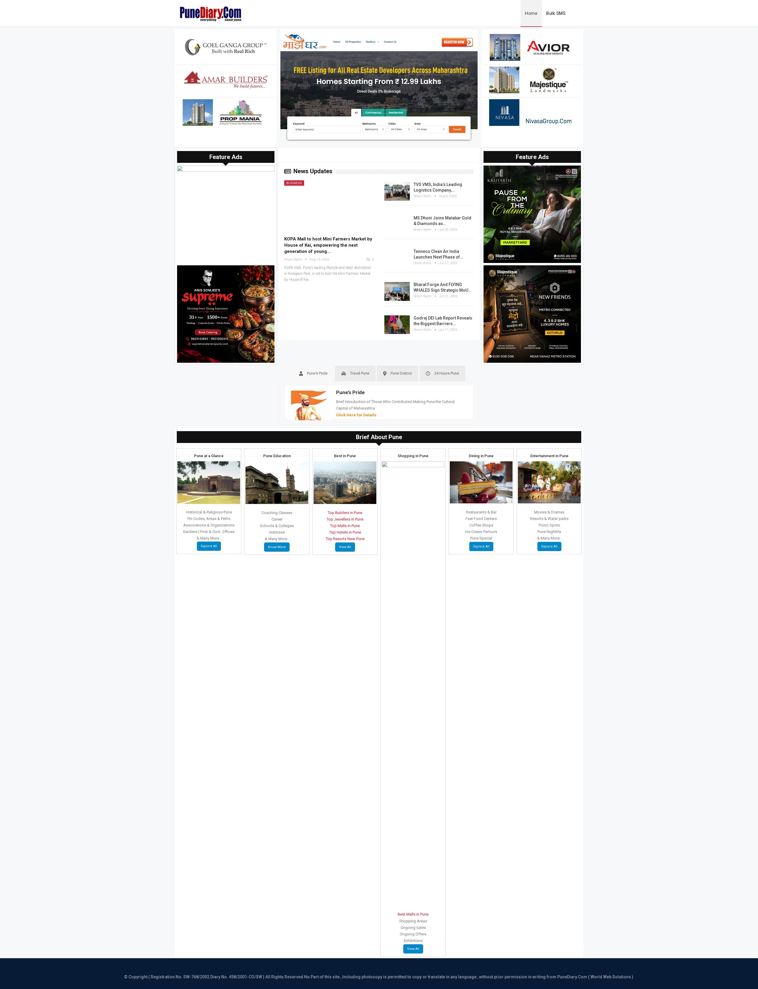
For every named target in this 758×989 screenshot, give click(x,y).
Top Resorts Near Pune (345, 539)
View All (345, 547)
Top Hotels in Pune (345, 532)
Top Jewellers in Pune (345, 519)
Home (531, 13)
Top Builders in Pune (345, 512)
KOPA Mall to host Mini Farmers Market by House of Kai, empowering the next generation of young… (328, 245)
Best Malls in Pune (413, 914)
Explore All (209, 546)
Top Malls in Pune (345, 526)
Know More (277, 547)
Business (294, 183)
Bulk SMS (556, 13)
